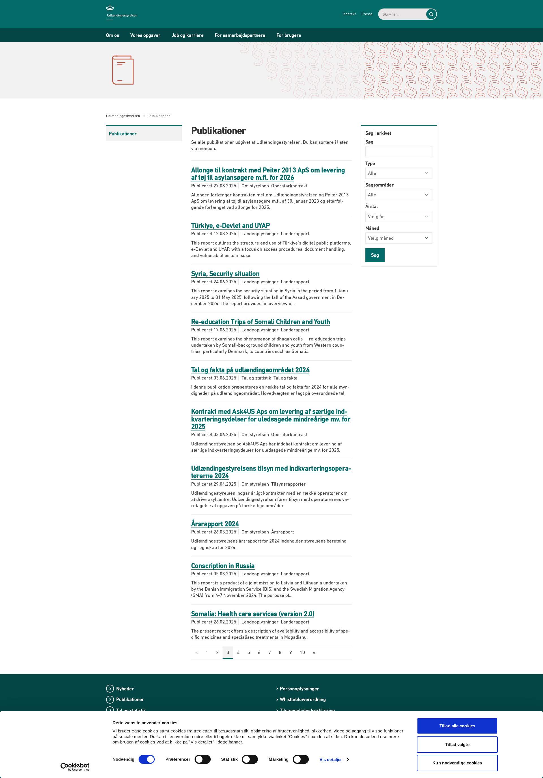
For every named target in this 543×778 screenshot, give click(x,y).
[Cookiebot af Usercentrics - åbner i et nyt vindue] (75, 767)
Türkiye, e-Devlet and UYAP (230, 225)
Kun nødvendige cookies (457, 762)
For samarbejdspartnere (240, 35)
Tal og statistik (131, 710)
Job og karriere (188, 35)
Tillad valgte (457, 744)
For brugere (289, 35)
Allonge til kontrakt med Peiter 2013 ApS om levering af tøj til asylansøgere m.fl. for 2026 (268, 173)
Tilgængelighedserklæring (307, 710)
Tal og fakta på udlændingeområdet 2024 (250, 370)
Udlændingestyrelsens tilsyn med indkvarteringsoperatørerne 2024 (271, 471)
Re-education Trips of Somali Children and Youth (260, 321)
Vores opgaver (145, 35)
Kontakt (349, 14)
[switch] (203, 759)
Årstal (371, 206)
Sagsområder (379, 185)
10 (302, 652)
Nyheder (125, 688)
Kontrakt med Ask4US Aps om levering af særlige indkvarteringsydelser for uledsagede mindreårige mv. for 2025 (270, 419)
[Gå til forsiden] (126, 13)
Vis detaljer (331, 759)
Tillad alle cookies (457, 725)
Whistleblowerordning (303, 699)
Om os (112, 35)
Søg (369, 142)
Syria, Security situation (225, 273)
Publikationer (123, 133)
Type (370, 163)
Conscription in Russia (223, 565)
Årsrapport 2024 (215, 524)
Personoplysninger (299, 688)
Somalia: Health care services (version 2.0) (252, 614)
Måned (372, 228)
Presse (366, 14)
